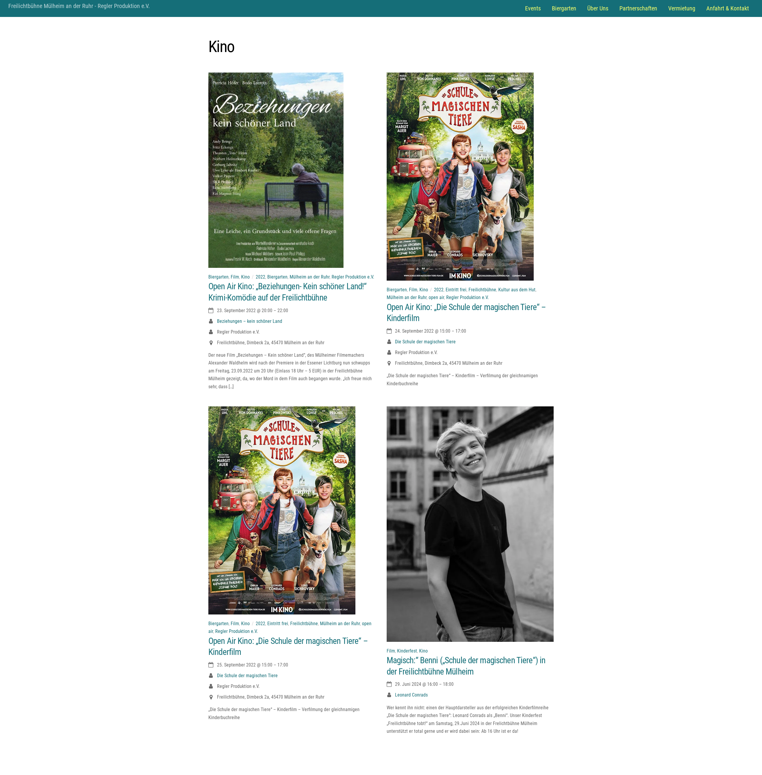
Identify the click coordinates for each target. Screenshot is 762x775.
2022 (260, 277)
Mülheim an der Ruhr (310, 277)
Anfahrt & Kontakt (727, 8)
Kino (245, 277)
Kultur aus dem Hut (516, 290)
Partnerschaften (638, 8)
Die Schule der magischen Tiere (425, 342)
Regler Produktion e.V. (353, 277)
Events (533, 8)
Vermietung (681, 8)
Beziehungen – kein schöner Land (249, 321)
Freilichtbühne (482, 290)
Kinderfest (407, 651)
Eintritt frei (456, 290)
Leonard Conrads (411, 695)
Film (235, 277)
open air (436, 297)
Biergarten (564, 8)
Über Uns (597, 8)
